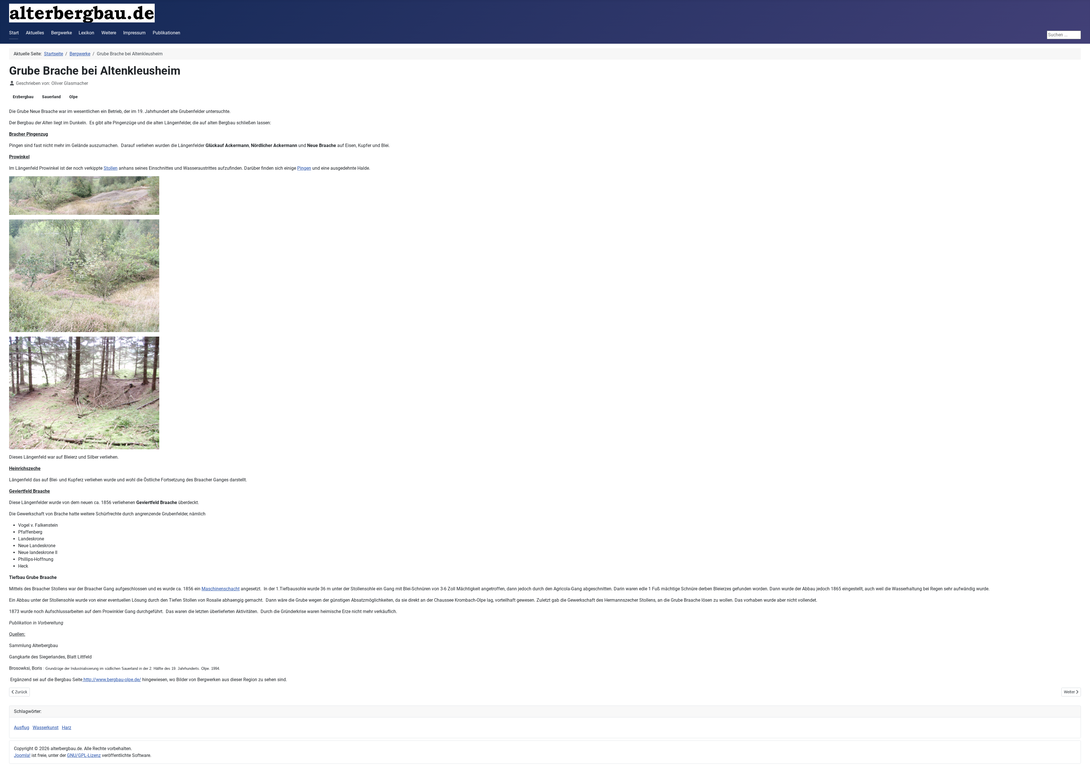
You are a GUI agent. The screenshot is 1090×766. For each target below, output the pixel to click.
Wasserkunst (45, 727)
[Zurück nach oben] (1080, 755)
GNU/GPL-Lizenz (84, 755)
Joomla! (22, 755)
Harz (66, 727)
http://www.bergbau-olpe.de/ (111, 679)
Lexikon (86, 32)
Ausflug (21, 727)
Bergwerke (61, 32)
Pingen (304, 168)
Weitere (108, 32)
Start (14, 32)
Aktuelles (35, 32)
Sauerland (51, 97)
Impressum (134, 32)
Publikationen (166, 32)
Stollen (111, 168)
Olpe (73, 97)
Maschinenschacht (221, 588)
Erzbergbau (23, 97)
